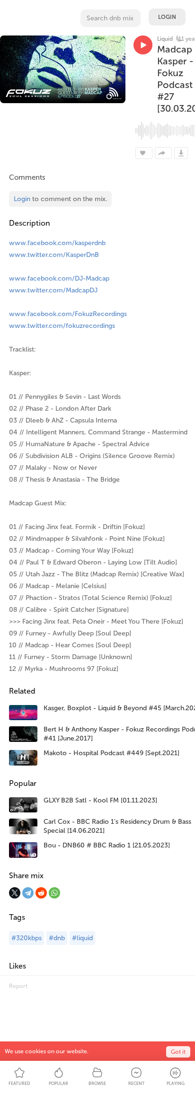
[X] (14, 893)
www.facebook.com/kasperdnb (57, 243)
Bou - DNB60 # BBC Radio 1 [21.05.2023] (107, 845)
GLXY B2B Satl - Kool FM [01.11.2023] (100, 800)
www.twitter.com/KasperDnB (54, 255)
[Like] (143, 153)
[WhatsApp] (54, 893)
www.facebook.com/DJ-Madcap (59, 278)
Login (167, 17)
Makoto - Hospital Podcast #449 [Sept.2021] (111, 753)
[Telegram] (28, 893)
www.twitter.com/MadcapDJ (53, 290)
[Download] (181, 153)
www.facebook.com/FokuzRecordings (68, 314)
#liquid (82, 938)
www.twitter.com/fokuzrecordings (62, 326)
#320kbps (26, 938)
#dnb (57, 938)
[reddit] (41, 893)
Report (18, 986)
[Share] (163, 153)
